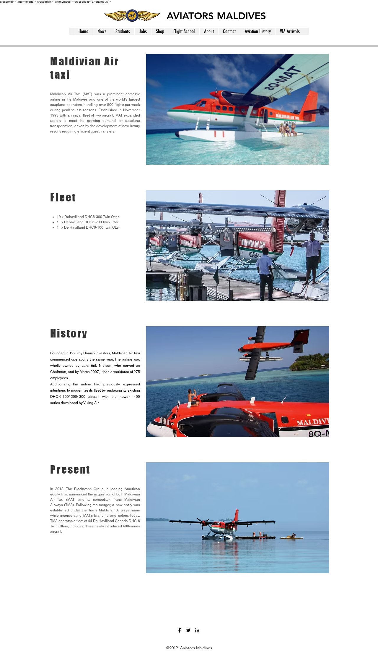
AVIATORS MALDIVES (216, 16)
